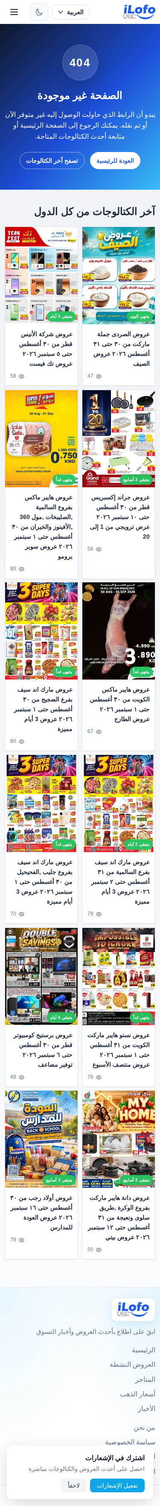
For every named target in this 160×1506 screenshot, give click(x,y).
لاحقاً (74, 1485)
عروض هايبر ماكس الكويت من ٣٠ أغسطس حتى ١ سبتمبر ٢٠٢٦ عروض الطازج (120, 704)
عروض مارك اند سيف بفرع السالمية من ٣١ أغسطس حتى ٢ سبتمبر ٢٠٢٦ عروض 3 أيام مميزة (120, 882)
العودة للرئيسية (115, 160)
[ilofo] (139, 12)
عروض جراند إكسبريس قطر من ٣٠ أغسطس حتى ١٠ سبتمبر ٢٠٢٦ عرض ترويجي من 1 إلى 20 (120, 517)
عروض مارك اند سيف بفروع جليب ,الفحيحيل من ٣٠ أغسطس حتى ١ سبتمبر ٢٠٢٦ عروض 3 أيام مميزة (44, 882)
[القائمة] (14, 12)
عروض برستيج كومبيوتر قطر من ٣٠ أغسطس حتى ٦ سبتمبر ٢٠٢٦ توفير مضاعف (43, 1050)
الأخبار (146, 1408)
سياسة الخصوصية (130, 1442)
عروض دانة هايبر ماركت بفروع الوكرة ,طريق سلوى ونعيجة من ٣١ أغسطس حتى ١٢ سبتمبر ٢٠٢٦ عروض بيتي (119, 1217)
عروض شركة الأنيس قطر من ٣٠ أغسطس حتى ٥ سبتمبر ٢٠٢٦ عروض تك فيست (46, 349)
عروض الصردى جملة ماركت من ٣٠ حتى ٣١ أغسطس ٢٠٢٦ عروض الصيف (121, 349)
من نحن (144, 1427)
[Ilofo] (133, 1309)
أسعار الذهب (137, 1394)
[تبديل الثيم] (39, 12)
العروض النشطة (132, 1364)
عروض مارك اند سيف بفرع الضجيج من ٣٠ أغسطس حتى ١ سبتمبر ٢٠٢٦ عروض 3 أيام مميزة (44, 709)
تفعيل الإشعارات (117, 1485)
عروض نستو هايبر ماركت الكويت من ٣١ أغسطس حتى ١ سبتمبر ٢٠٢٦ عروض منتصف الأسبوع (118, 1050)
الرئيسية (143, 1350)
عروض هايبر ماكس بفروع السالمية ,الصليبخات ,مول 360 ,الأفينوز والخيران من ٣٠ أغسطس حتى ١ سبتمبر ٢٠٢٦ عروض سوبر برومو (42, 527)
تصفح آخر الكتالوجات (52, 160)
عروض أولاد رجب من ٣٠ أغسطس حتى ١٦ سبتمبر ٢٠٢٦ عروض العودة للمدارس (42, 1212)
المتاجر (145, 1379)
